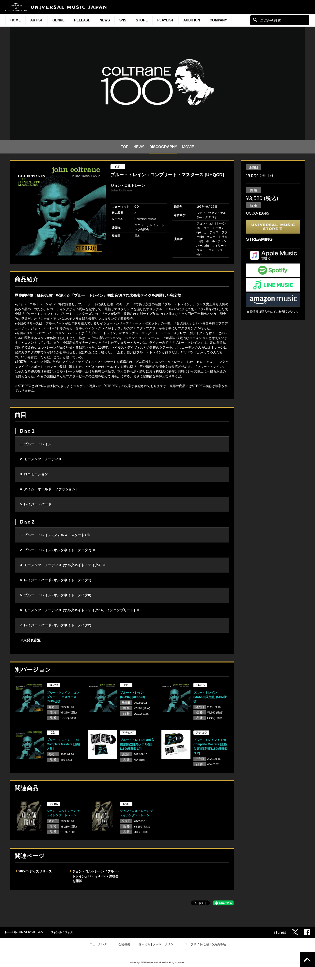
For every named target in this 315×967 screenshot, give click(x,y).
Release (82, 19)
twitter (295, 932)
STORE (142, 19)
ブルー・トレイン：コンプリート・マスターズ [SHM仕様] (63, 697)
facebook (307, 932)
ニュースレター (99, 944)
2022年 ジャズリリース (35, 871)
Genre (58, 19)
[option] (60, 209)
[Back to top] (307, 959)
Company (218, 19)
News (105, 19)
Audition (191, 19)
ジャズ (68, 932)
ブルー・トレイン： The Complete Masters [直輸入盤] (63, 744)
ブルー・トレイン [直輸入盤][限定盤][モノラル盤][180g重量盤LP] (137, 744)
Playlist (165, 19)
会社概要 (124, 944)
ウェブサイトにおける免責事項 (205, 944)
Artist (36, 19)
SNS (122, 19)
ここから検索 (255, 19)
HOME (15, 19)
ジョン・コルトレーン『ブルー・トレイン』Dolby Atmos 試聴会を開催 (96, 876)
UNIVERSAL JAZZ (31, 932)
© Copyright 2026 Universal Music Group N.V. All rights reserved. (157, 962)
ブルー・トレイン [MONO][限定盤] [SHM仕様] (210, 697)
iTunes (280, 932)
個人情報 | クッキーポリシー (157, 944)
